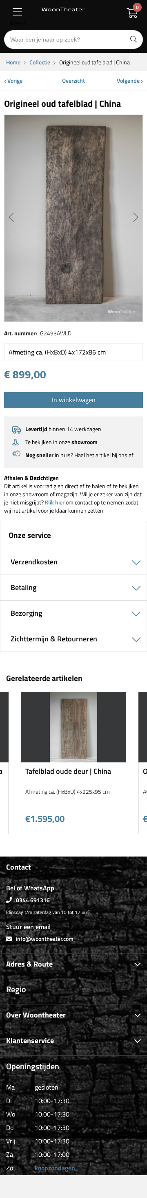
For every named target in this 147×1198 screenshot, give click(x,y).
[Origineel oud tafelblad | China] (73, 218)
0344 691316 (33, 900)
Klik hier (55, 502)
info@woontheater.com (45, 938)
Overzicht (73, 80)
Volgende (129, 80)
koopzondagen (55, 1168)
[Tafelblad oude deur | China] (73, 759)
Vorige (14, 80)
